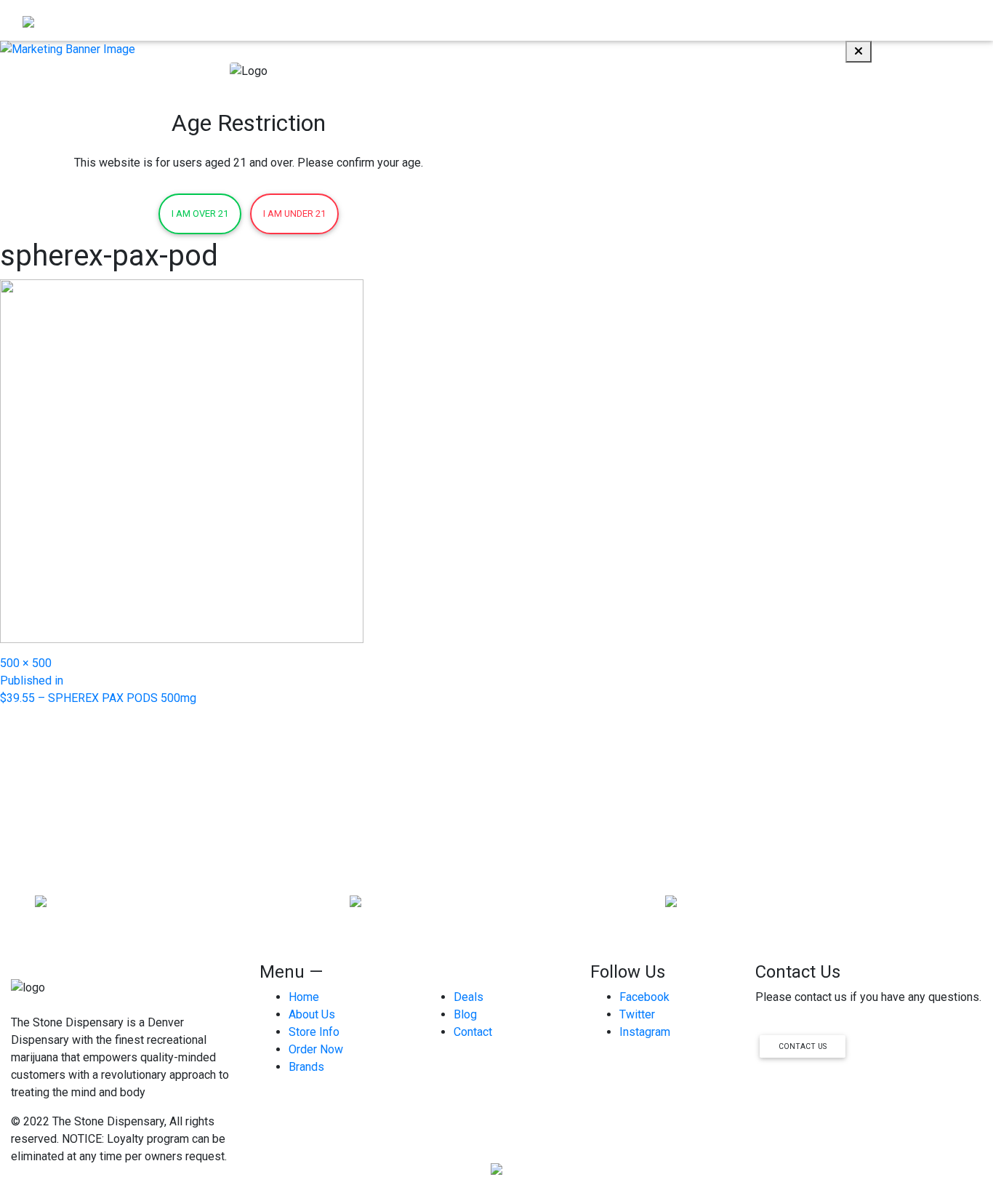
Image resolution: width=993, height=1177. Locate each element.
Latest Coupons (792, 20)
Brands (862, 20)
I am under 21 (294, 213)
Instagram (644, 1032)
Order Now (578, 20)
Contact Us (803, 1046)
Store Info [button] (704, 20)
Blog (902, 20)
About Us (642, 20)
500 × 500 (26, 663)
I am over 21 (200, 213)
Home (521, 20)
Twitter (637, 1014)
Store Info (314, 1032)
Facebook (644, 997)
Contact (945, 20)
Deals (468, 997)
